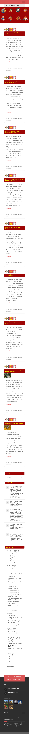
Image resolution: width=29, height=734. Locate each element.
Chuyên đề (9, 585)
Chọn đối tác (11, 569)
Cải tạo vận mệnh (11, 565)
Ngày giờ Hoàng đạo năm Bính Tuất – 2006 (15, 599)
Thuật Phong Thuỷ (13, 556)
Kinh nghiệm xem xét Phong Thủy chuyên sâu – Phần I (14, 370)
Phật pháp (9, 613)
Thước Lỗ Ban (9, 275)
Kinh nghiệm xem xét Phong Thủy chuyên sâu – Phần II (14, 179)
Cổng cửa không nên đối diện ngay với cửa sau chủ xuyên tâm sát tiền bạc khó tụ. (16, 526)
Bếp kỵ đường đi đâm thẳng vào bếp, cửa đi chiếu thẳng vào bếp (16, 503)
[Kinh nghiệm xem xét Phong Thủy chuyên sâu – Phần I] (14, 375)
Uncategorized (10, 666)
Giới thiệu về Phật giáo (14, 621)
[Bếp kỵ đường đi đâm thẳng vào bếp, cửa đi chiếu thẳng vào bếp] (7, 502)
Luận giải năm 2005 (13, 590)
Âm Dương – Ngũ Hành (12, 550)
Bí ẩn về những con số (14, 567)
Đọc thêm (8, 62)
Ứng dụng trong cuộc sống (15, 625)
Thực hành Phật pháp (14, 623)
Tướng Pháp (11, 562)
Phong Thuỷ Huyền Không (15, 643)
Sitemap (10, 663)
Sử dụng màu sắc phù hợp (15, 581)
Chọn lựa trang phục (13, 571)
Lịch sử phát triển (13, 636)
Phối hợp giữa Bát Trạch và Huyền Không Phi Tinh (12, 131)
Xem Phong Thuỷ (13, 605)
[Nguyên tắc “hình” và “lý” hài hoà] (14, 427)
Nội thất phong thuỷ (13, 601)
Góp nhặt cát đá (10, 609)
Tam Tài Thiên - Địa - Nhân (17, 68)
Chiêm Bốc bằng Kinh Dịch (15, 552)
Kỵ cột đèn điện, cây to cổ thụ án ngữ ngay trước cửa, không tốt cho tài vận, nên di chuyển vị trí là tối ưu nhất (16, 537)
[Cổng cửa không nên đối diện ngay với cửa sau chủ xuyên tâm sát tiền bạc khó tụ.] (7, 525)
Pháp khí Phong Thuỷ (14, 638)
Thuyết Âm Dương (13, 558)
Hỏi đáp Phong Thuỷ (13, 634)
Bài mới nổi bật (12, 586)
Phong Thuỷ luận (10, 68)
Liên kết (10, 659)
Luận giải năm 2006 (13, 592)
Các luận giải (11, 615)
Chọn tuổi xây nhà (13, 588)
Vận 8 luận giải (12, 603)
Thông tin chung (10, 653)
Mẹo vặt (10, 661)
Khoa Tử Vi (11, 554)
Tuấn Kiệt (8, 116)
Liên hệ (10, 657)
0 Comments (9, 70)
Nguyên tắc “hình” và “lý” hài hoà (14, 423)
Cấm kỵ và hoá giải (13, 629)
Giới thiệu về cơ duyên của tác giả (12, 717)
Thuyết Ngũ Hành (13, 560)
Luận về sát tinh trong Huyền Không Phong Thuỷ (13, 81)
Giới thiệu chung (12, 631)
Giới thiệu (10, 655)
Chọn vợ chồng (12, 576)
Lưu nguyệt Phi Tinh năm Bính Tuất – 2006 (15, 595)
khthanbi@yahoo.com (13, 692)
